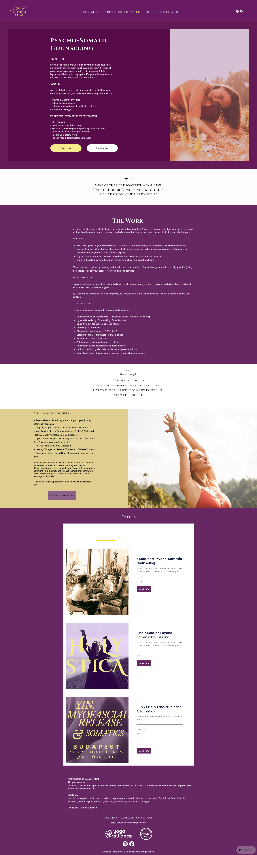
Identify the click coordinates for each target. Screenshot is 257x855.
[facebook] (241, 11)
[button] (144, 589)
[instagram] (237, 11)
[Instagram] (125, 843)
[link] (106, 537)
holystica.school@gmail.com (131, 822)
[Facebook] (131, 843)
